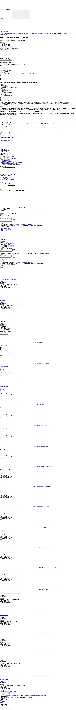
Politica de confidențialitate (13, 695)
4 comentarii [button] (2, 153)
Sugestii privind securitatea (5, 134)
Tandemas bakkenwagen (6, 530)
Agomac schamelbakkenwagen (8, 279)
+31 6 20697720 (11, 174)
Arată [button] (8, 158)
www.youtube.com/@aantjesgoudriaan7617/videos (10, 164)
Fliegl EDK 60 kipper (5, 428)
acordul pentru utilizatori (30, 224)
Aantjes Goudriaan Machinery (6, 140)
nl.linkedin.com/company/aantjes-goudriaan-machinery (11, 162)
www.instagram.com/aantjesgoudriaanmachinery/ (9, 163)
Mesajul (13, 219)
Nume (13, 211)
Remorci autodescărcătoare (43, 33)
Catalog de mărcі (42, 695)
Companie (14, 213)
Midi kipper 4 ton (4, 615)
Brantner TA (66, 33)
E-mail (13, 216)
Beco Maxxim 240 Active (6, 489)
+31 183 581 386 (12, 158)
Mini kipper (3, 300)
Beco (1, 407)
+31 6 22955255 (10, 245)
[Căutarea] (21, 14)
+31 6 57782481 (11, 185)
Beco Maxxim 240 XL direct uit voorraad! (10, 593)
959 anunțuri (6, 150)
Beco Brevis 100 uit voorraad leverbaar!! (10, 571)
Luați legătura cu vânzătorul (5, 59)
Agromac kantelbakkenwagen (7, 469)
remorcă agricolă (5, 71)
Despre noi (2, 691)
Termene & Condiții (4, 695)
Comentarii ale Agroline (34, 695)
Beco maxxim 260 (4, 509)
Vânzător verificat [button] (3, 149)
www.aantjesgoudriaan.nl (5, 160)
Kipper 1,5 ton (3, 321)
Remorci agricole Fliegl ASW (5, 34)
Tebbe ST (70, 33)
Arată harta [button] (19, 199)
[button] (38, 25)
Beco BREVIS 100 (4, 679)
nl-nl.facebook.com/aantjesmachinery (7, 161)
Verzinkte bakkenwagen (6, 637)
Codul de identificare (21, 222)
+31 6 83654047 (11, 179)
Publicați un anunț (4, 333)
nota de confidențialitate (15, 224)
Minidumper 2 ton (4, 366)
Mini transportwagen (5, 551)
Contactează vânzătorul (11, 691)
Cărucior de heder (33, 33)
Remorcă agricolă (4, 345)
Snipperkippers (4, 386)
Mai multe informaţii (4, 247)
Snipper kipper (4, 449)
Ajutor (6, 691)
